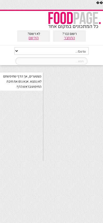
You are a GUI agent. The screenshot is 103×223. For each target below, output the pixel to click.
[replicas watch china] (102, 8)
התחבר (69, 37)
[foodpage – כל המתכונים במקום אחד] (74, 28)
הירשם (34, 37)
